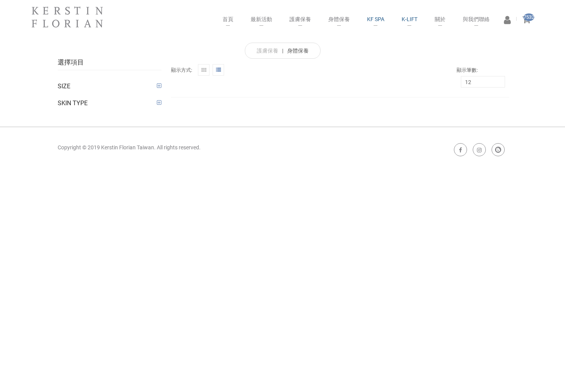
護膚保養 (267, 51)
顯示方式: (181, 70)
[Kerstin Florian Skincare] (67, 14)
